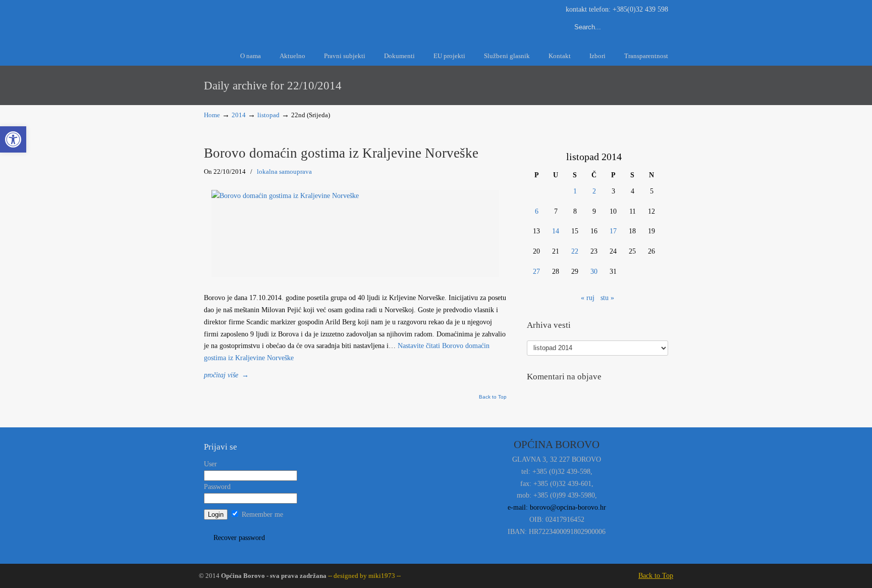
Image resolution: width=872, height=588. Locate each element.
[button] (13, 139)
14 (555, 231)
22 (574, 251)
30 (593, 271)
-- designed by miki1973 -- (363, 575)
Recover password (239, 538)
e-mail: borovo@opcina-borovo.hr (557, 507)
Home (212, 115)
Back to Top (493, 397)
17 (613, 231)
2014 (239, 115)
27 (536, 271)
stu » (607, 298)
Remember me (261, 514)
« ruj (587, 298)
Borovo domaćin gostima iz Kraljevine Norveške (341, 153)
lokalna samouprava (284, 171)
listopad (268, 115)
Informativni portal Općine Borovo (295, 19)
